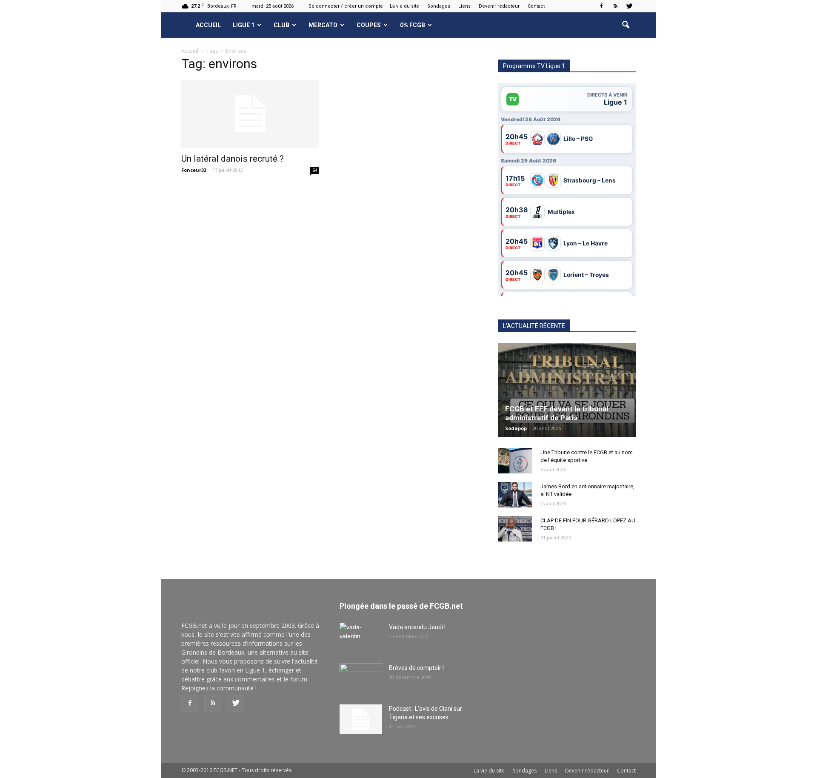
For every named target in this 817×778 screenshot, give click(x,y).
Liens (464, 6)
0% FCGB (412, 25)
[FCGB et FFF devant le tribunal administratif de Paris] (567, 390)
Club (281, 25)
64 (314, 170)
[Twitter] (629, 6)
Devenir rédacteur (499, 6)
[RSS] (615, 6)
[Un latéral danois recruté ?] (250, 114)
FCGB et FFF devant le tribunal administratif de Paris (556, 413)
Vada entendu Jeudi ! (417, 627)
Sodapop (516, 428)
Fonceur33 (193, 170)
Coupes (369, 25)
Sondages (438, 6)
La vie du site (404, 6)
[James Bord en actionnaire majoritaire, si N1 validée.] (515, 494)
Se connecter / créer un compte (346, 6)
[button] (625, 25)
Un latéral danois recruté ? (232, 159)
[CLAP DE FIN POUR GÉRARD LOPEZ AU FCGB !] (515, 528)
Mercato (323, 25)
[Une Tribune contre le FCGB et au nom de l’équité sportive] (515, 460)
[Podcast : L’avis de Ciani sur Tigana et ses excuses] (361, 719)
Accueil (208, 25)
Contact (536, 6)
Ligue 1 (243, 25)
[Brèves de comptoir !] (361, 678)
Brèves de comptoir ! (416, 667)
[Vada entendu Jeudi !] (361, 638)
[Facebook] (601, 6)
